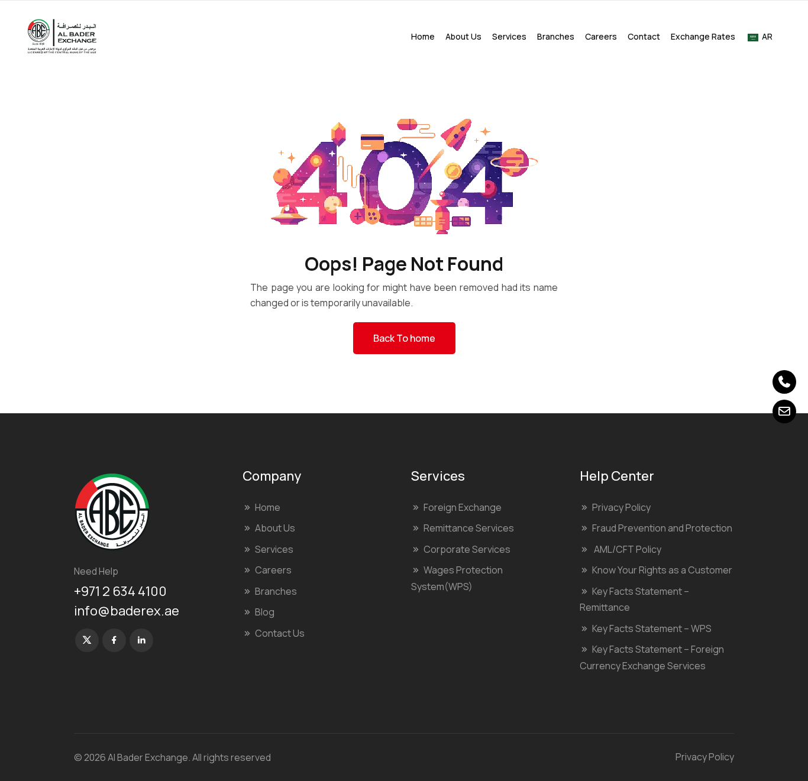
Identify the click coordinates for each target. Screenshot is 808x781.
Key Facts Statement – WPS (652, 628)
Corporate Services (467, 549)
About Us (463, 36)
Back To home (404, 338)
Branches (555, 36)
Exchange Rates (703, 36)
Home (423, 36)
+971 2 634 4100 (120, 591)
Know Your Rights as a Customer (662, 569)
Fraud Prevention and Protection (662, 527)
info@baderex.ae (126, 610)
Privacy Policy (621, 507)
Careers (601, 36)
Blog (264, 611)
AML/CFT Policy (626, 549)
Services (509, 36)
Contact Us (280, 633)
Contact (644, 36)
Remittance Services (469, 527)
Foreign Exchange (463, 507)
